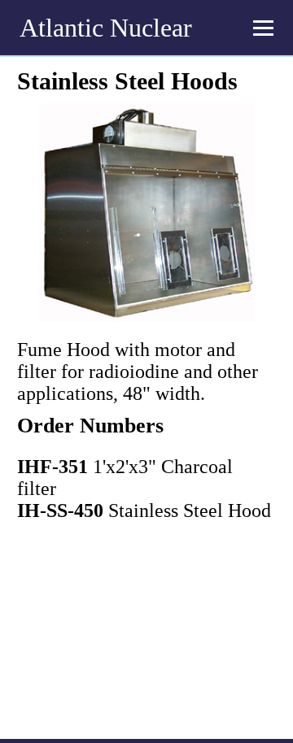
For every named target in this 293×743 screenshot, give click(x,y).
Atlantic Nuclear (106, 27)
